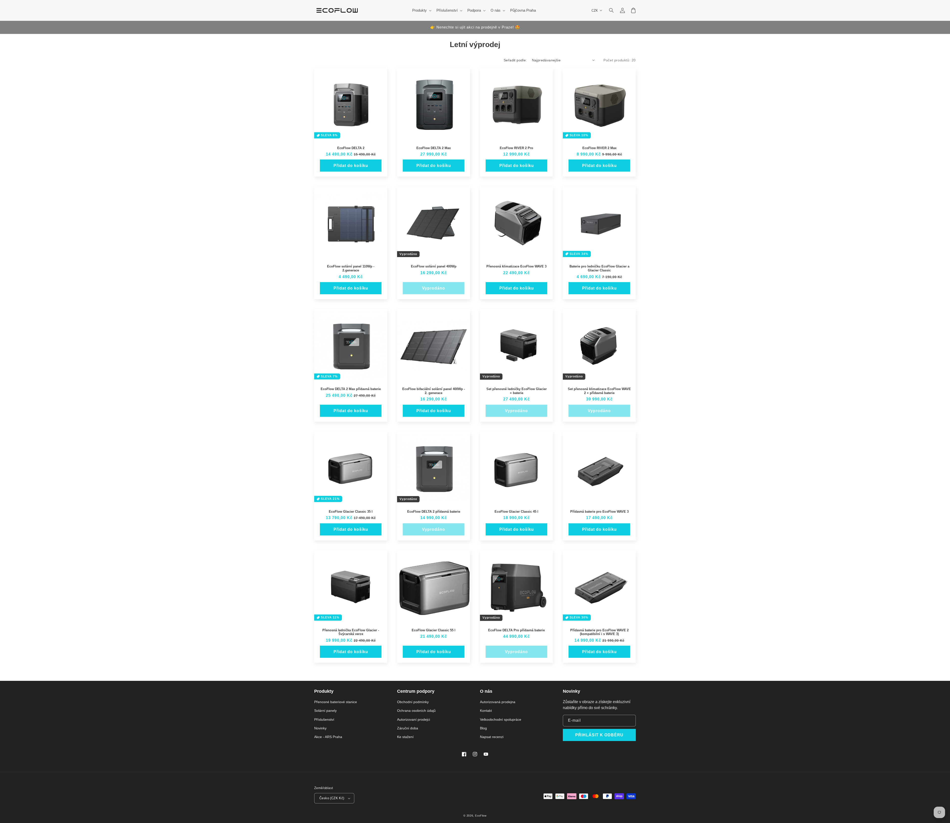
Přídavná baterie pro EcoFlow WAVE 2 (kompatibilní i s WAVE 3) (599, 632)
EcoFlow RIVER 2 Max (599, 148)
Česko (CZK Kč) (331, 798)
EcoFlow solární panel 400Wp (433, 266)
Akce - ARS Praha (328, 737)
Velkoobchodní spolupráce (500, 719)
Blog (483, 728)
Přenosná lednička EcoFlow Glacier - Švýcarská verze (350, 632)
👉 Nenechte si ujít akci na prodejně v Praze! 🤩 (475, 27)
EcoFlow (481, 815)
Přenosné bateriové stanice (335, 702)
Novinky (320, 728)
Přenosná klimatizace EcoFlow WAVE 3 (516, 266)
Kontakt (486, 711)
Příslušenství (324, 719)
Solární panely (325, 711)
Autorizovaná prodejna (497, 702)
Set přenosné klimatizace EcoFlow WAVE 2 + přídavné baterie (599, 391)
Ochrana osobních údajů (416, 711)
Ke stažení (405, 737)
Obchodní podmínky (413, 702)
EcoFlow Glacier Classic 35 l (351, 511)
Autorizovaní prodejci (413, 719)
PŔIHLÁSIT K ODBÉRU (599, 735)
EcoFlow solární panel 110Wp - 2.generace (350, 268)
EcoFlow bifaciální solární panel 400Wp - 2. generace (433, 391)
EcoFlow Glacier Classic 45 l (516, 511)
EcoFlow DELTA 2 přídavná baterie (433, 511)
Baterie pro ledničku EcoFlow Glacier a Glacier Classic (599, 268)
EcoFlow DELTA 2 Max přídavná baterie (351, 389)
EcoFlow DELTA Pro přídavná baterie (516, 630)
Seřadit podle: (515, 60)
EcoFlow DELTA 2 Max (433, 148)
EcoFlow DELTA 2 (350, 148)
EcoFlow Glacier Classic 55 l (433, 630)
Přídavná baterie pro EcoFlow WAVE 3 (599, 511)
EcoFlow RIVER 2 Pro (516, 148)
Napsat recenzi (491, 737)
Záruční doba (407, 728)
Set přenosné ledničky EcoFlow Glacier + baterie (516, 391)
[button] (611, 10)
